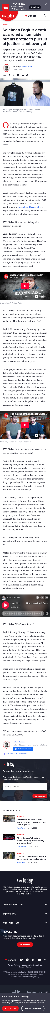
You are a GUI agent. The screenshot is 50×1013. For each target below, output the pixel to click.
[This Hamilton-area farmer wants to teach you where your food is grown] (9, 818)
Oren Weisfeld (22, 846)
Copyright (11, 974)
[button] (25, 881)
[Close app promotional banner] (45, 4)
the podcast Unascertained (30, 206)
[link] (9, 75)
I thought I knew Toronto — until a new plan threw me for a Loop (31, 857)
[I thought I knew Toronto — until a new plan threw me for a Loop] (9, 855)
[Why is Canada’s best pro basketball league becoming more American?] (9, 837)
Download (35, 7)
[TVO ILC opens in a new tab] (16, 993)
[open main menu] (44, 16)
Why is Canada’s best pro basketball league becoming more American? (30, 840)
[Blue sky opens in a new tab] (21, 959)
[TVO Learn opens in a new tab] (34, 993)
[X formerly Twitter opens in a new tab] (33, 959)
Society (6, 24)
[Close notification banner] (46, 992)
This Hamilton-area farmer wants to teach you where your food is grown (31, 822)
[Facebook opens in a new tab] (27, 959)
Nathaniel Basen (26, 66)
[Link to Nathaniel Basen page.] (7, 68)
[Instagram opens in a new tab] (45, 959)
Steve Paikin (21, 828)
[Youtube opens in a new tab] (39, 959)
